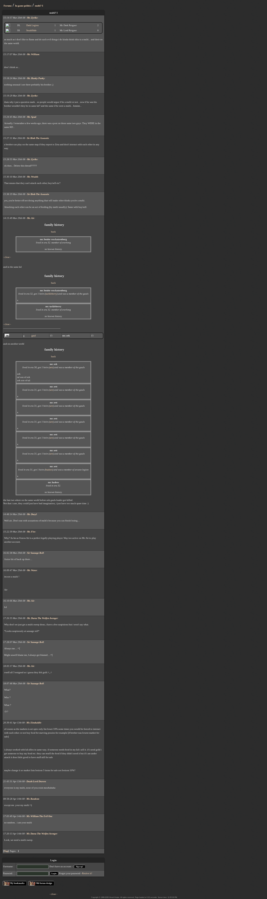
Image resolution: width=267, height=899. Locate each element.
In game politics (23, 5)
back (53, 231)
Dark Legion (32, 25)
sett (51, 367)
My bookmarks (17, 883)
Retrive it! (87, 873)
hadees (48, 469)
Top (6, 851)
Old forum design (44, 883)
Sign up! (79, 866)
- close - (7, 257)
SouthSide (31, 30)
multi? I (39, 5)
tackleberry (51, 293)
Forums (8, 5)
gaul (33, 335)
